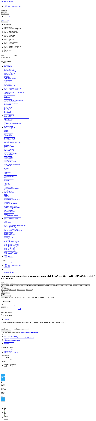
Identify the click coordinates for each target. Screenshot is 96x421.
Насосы (6, 169)
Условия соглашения (9, 342)
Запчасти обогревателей (10, 228)
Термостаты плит (8, 143)
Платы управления (8, 154)
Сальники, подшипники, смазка (12, 199)
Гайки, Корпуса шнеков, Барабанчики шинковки (16, 118)
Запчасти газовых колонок (10, 101)
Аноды (5, 90)
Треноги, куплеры (8, 86)
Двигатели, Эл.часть (9, 119)
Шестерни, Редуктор (9, 124)
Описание (6, 319)
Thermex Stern (7, 111)
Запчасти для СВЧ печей (10, 349)
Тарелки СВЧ (7, 84)
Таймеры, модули (8, 141)
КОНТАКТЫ (7, 267)
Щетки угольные (8, 219)
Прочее (5, 221)
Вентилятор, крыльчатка (10, 70)
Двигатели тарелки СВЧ (10, 72)
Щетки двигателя (8, 160)
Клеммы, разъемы (8, 232)
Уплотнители (7, 97)
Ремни (5, 177)
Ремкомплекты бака (9, 176)
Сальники (6, 180)
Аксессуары (7, 202)
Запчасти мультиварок (9, 226)
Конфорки (6, 131)
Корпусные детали (8, 133)
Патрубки (6, 171)
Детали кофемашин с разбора (11, 244)
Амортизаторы (7, 165)
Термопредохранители (9, 234)
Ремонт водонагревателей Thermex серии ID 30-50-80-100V (19, 338)
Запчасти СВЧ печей (9, 69)
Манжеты (6, 168)
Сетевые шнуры (8, 233)
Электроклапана (8, 191)
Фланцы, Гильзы (8, 99)
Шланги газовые (8, 147)
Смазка (5, 122)
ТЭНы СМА (7, 184)
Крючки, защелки (8, 74)
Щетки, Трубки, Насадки (10, 161)
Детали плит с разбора (9, 248)
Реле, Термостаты (8, 210)
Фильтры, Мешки (8, 157)
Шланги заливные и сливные (11, 188)
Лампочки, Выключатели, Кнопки (12, 207)
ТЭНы (5, 96)
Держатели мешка (8, 152)
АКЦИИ (6, 264)
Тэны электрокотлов (9, 114)
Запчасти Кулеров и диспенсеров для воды (15, 225)
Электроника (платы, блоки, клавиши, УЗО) (15, 100)
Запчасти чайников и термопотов (12, 217)
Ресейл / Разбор (7, 238)
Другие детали (7, 222)
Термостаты (7, 93)
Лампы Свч (6, 76)
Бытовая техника (8, 65)
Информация (4, 334)
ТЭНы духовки (7, 145)
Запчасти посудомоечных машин (12, 229)
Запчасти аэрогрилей (9, 223)
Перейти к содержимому (7, 1)
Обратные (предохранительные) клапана (14, 92)
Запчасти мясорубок (9, 115)
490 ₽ (19, 309)
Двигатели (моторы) (9, 150)
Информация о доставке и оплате (12, 6)
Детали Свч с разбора (9, 249)
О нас (5, 5)
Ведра (5, 194)
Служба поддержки (6, 346)
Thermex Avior (7, 108)
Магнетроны (7, 77)
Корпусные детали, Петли (10, 206)
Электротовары (8, 256)
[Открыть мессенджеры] (3, 399)
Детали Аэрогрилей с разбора (11, 241)
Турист (5, 255)
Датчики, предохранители (10, 203)
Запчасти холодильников (10, 200)
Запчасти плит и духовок (10, 127)
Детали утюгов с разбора (10, 251)
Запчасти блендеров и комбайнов (12, 88)
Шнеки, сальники (8, 126)
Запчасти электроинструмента (11, 218)
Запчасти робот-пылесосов (10, 153)
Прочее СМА (7, 173)
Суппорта (6, 183)
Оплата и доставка (8, 257)
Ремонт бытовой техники (10, 262)
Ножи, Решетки (8, 120)
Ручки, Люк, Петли (9, 179)
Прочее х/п (6, 196)
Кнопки (6, 130)
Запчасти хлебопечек (9, 192)
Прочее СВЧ (7, 81)
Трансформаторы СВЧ (9, 85)
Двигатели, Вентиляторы (10, 204)
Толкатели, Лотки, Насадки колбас (12, 123)
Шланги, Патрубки (8, 158)
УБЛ (5, 185)
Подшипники (7, 172)
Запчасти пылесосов (9, 149)
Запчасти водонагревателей (11, 89)
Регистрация (7, 17)
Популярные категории (7, 347)
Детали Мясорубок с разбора (11, 247)
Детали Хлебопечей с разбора (11, 252)
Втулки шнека (7, 116)
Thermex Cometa (8, 109)
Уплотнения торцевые (9, 105)
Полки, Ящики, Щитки (10, 209)
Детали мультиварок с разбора (11, 245)
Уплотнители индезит (12, 215)
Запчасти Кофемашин (9, 67)
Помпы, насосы (8, 156)
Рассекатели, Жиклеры (9, 137)
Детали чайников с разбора (10, 253)
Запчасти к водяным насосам (11, 103)
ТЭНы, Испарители (9, 213)
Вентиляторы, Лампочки (10, 128)
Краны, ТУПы (7, 134)
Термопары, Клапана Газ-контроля (12, 142)
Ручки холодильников (9, 211)
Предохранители (8, 80)
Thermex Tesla (7, 112)
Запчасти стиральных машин (11, 162)
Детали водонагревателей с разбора (13, 242)
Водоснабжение (8, 66)
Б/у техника (7, 240)
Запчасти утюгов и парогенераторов (13, 230)
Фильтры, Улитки (8, 187)
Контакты (6, 343)
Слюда (5, 82)
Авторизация (7, 16)
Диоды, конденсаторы (9, 73)
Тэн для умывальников (9, 95)
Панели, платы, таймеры (10, 78)
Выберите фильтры (5, 295)
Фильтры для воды (8, 237)
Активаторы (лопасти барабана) (12, 164)
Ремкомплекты (7, 104)
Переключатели (8, 135)
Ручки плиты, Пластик (9, 138)
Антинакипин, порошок (10, 166)
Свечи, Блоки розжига (9, 139)
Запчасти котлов (8, 107)
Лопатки (6, 195)
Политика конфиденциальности (12, 8)
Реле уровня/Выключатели (10, 175)
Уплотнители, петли (9, 146)
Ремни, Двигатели (8, 198)
